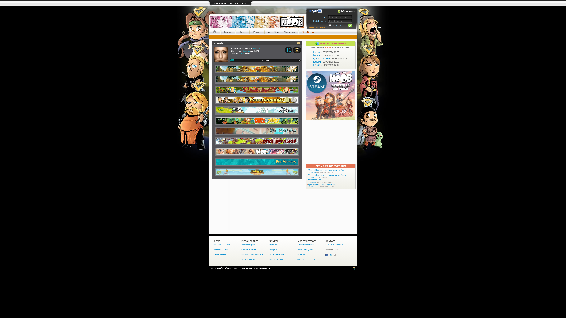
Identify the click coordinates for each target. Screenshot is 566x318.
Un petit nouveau (315, 180)
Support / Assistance (305, 245)
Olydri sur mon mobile (306, 259)
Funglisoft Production (221, 245)
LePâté (326, 65)
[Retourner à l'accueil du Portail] (214, 32)
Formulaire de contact (334, 245)
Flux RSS (301, 255)
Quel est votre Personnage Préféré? (322, 185)
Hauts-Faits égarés (305, 250)
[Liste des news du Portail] (228, 32)
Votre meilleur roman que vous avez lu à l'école (327, 170)
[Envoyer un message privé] (299, 43)
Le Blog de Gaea (276, 259)
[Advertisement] (330, 142)
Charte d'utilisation (248, 250)
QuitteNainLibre (330, 58)
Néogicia (273, 250)
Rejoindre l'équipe (220, 250)
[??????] (335, 255)
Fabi (312, 177)
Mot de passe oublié (317, 27)
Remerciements (219, 255)
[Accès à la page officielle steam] (330, 119)
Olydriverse (274, 245)
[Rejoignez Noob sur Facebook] (326, 255)
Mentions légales (248, 245)
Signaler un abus (248, 259)
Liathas (326, 52)
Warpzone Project (276, 255)
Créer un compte (348, 11)
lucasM (326, 62)
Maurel (326, 55)
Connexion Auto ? (338, 25)
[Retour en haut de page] (354, 268)
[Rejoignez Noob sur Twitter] (331, 255)
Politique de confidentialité (252, 255)
